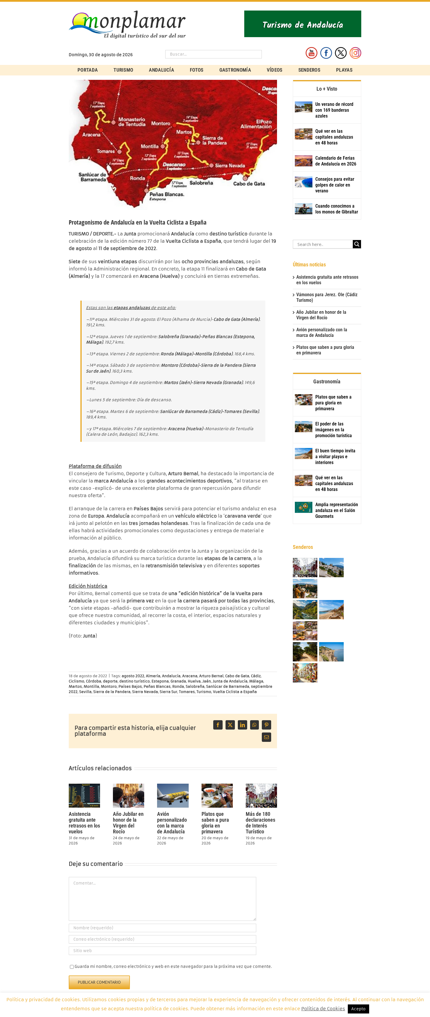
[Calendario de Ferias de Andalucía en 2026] (303, 160)
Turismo (204, 692)
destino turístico (134, 681)
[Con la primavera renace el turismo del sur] (305, 673)
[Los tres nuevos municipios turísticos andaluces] (305, 610)
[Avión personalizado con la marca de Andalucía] (172, 786)
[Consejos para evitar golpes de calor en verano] (303, 181)
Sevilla (85, 692)
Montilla (91, 686)
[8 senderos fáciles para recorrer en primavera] (305, 652)
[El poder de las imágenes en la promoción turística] (303, 426)
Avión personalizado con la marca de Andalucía (172, 823)
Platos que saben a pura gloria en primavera (215, 823)
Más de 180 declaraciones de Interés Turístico (260, 823)
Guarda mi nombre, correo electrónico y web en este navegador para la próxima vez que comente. (173, 966)
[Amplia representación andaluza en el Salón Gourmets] (303, 507)
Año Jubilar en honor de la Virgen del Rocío (128, 823)
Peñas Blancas (157, 686)
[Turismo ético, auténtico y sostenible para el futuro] (331, 568)
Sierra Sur (168, 692)
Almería (153, 676)
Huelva (194, 681)
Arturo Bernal (211, 676)
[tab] (327, 88)
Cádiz (256, 676)
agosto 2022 (133, 676)
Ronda (178, 686)
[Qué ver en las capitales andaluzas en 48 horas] (303, 133)
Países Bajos (130, 686)
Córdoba (93, 681)
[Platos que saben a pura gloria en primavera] (217, 786)
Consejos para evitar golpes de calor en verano (334, 185)
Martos (75, 686)
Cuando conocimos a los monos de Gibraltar (336, 209)
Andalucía (171, 676)
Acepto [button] (358, 1008)
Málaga (256, 681)
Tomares (187, 692)
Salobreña (195, 686)
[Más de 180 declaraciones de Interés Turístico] (261, 786)
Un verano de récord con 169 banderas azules (334, 110)
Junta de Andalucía (230, 681)
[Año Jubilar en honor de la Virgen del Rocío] (128, 786)
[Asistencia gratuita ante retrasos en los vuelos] (84, 786)
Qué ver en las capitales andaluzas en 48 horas (334, 137)
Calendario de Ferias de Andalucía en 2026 (335, 161)
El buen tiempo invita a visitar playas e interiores (335, 456)
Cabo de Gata (237, 676)
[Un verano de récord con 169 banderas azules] (303, 107)
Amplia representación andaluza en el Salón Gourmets (336, 510)
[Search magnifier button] (357, 244)
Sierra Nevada (145, 692)
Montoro (109, 686)
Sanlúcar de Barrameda (227, 686)
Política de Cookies (323, 1008)
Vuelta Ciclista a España (235, 692)
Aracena (189, 676)
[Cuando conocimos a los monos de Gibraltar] (303, 208)
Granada (178, 681)
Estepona (160, 681)
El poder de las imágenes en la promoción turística (333, 429)
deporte (110, 681)
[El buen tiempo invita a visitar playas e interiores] (303, 453)
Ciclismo (76, 681)
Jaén (206, 681)
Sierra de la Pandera (111, 692)
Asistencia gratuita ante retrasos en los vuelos (84, 823)
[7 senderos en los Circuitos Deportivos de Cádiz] (331, 652)
